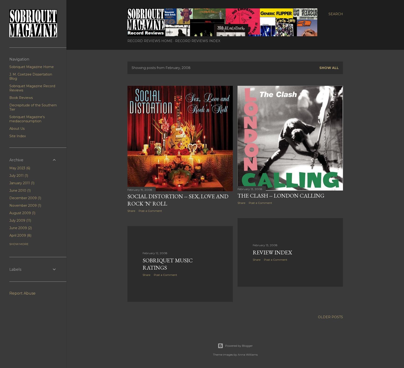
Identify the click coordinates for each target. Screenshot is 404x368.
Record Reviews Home (150, 41)
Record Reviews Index (197, 41)
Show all (329, 68)
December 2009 (24, 198)
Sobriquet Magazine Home (31, 67)
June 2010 (19, 190)
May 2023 (19, 168)
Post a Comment (150, 211)
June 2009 (20, 228)
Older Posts (330, 317)
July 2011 (18, 175)
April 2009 (19, 235)
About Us (17, 128)
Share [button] (131, 211)
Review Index (272, 252)
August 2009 (21, 213)
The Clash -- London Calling (281, 195)
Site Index (17, 136)
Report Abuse (22, 293)
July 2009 (19, 220)
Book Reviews (21, 98)
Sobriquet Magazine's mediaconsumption (27, 119)
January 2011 (21, 183)
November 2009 (24, 205)
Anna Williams (248, 354)
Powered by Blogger (239, 345)
